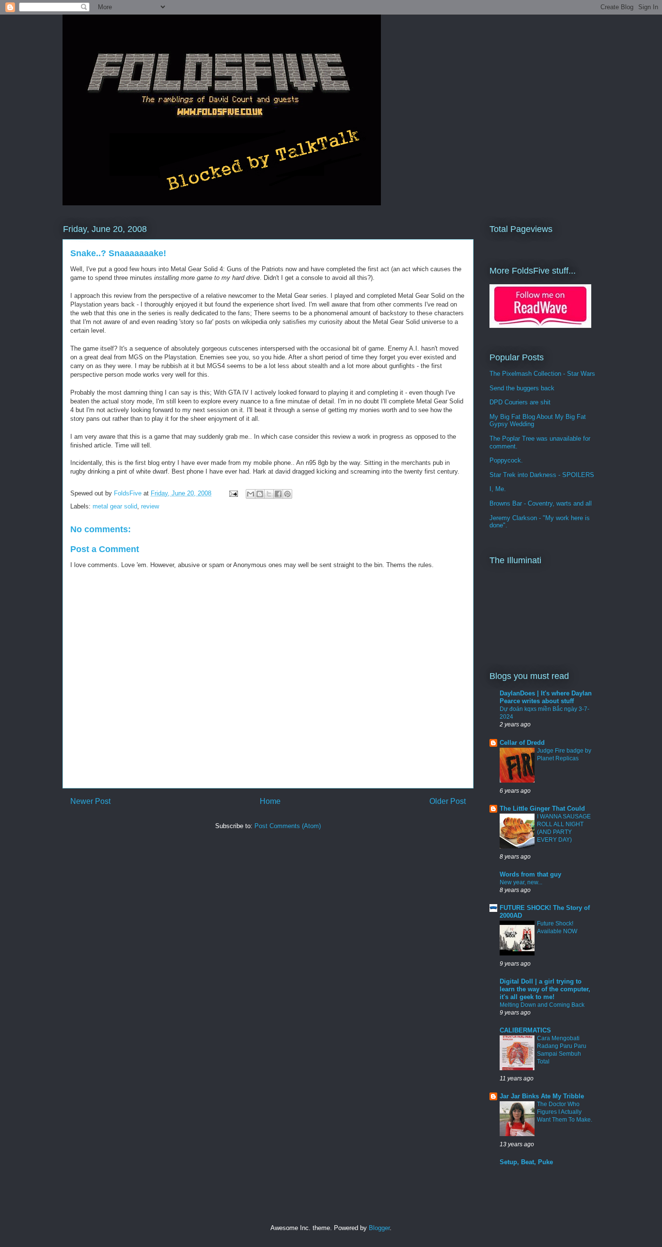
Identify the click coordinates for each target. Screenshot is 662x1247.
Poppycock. (506, 460)
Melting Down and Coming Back (542, 1004)
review (150, 506)
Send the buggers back (521, 388)
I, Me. (497, 489)
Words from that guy (530, 874)
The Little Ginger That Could (542, 808)
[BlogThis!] (260, 494)
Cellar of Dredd (522, 742)
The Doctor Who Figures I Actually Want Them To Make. (564, 1112)
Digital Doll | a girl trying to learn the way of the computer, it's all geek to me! (545, 989)
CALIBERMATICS (525, 1030)
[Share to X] (269, 494)
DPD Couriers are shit (520, 402)
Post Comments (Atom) (287, 826)
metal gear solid (115, 506)
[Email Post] (233, 493)
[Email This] (250, 494)
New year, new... (521, 882)
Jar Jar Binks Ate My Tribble (542, 1096)
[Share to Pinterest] (287, 494)
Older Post (447, 801)
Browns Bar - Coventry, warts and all (540, 503)
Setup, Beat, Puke (526, 1162)
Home (270, 801)
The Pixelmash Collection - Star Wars (542, 373)
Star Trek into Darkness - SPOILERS (541, 474)
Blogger (379, 1228)
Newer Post (90, 801)
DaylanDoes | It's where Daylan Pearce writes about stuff (546, 697)
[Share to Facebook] (278, 494)
